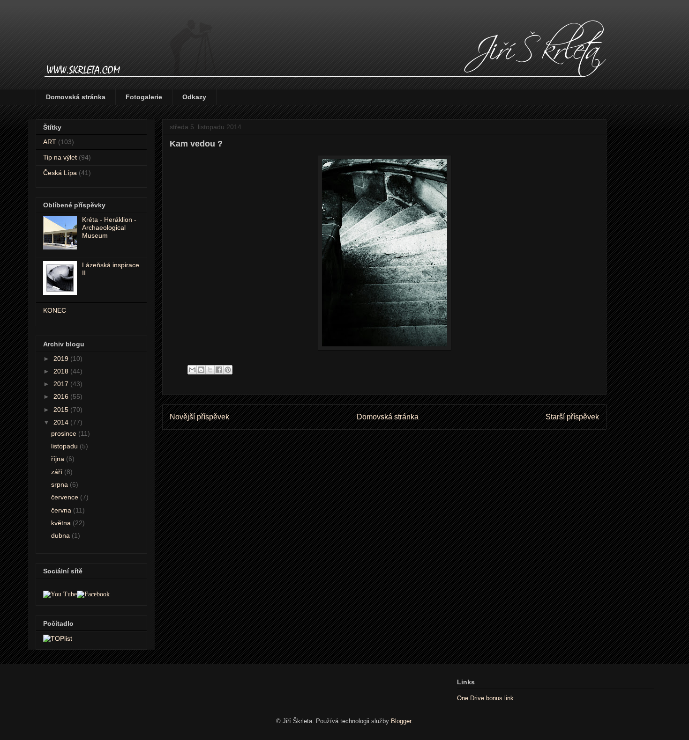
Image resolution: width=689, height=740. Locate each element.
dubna (61, 535)
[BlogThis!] (201, 369)
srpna (60, 484)
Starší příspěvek (572, 417)
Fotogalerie (144, 97)
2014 (61, 422)
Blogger (401, 721)
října (58, 458)
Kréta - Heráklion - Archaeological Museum (109, 227)
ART (49, 142)
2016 (61, 396)
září (57, 472)
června (62, 510)
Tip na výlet (60, 157)
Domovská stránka (75, 97)
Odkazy (194, 97)
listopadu (65, 446)
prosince (64, 433)
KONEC (54, 310)
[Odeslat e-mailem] (192, 369)
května (62, 523)
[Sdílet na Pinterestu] (227, 369)
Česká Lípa (60, 172)
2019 (61, 358)
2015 (61, 409)
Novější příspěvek (199, 417)
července (65, 497)
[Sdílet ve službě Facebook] (219, 369)
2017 (61, 384)
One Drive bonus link (485, 698)
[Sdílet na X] (210, 369)
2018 (61, 371)
